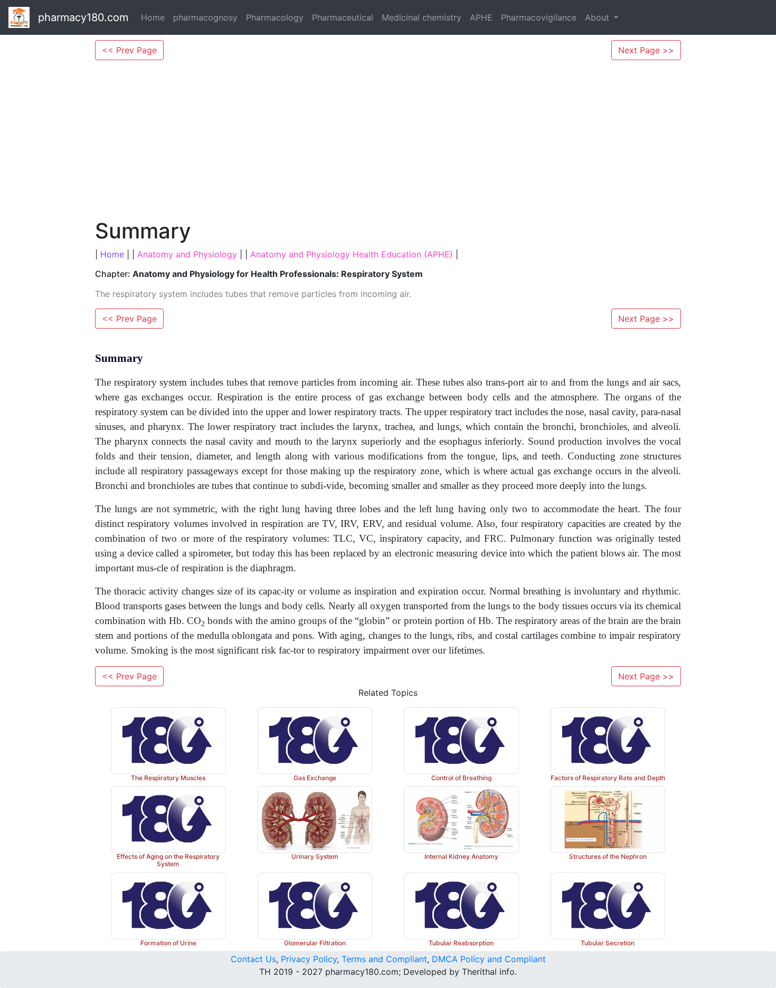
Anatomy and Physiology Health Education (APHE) (351, 254)
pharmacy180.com (83, 17)
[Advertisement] (388, 139)
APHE (481, 17)
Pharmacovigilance (538, 17)
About (598, 17)
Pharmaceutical (342, 17)
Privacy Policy (309, 959)
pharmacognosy (205, 17)
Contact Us (253, 959)
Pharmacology (275, 17)
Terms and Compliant (384, 959)
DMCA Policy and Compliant (489, 959)
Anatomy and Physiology (187, 254)
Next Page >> (646, 50)
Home (153, 17)
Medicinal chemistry (421, 17)
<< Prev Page (129, 50)
